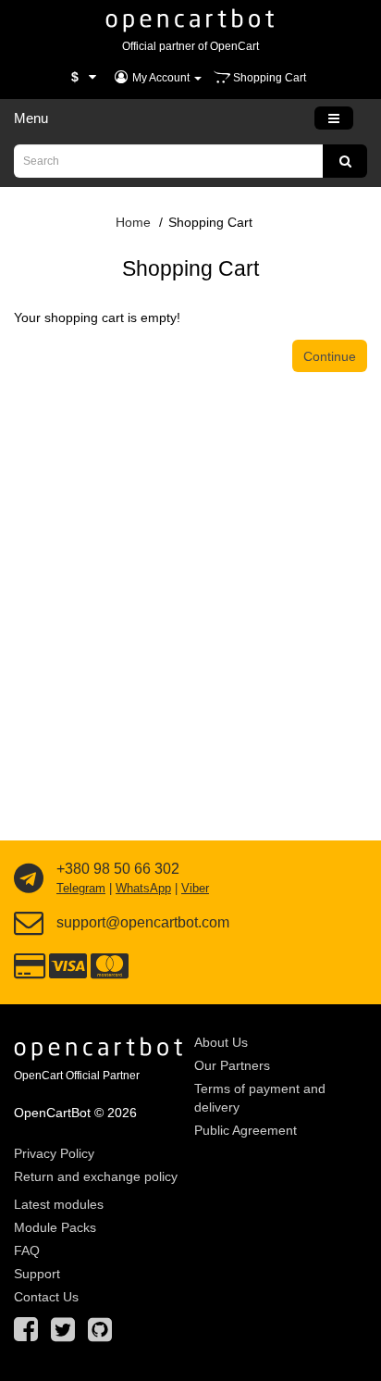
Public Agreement (245, 1130)
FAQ (27, 1250)
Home (133, 222)
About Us (221, 1042)
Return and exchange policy (96, 1176)
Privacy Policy (54, 1153)
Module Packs (55, 1227)
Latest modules (59, 1204)
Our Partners (232, 1065)
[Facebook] (26, 1334)
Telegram (80, 888)
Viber (195, 888)
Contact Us (46, 1296)
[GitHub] (100, 1334)
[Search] (345, 161)
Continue (329, 356)
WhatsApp (143, 888)
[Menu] (333, 118)
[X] (63, 1334)
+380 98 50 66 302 (117, 869)
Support (37, 1273)
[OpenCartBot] (191, 18)
